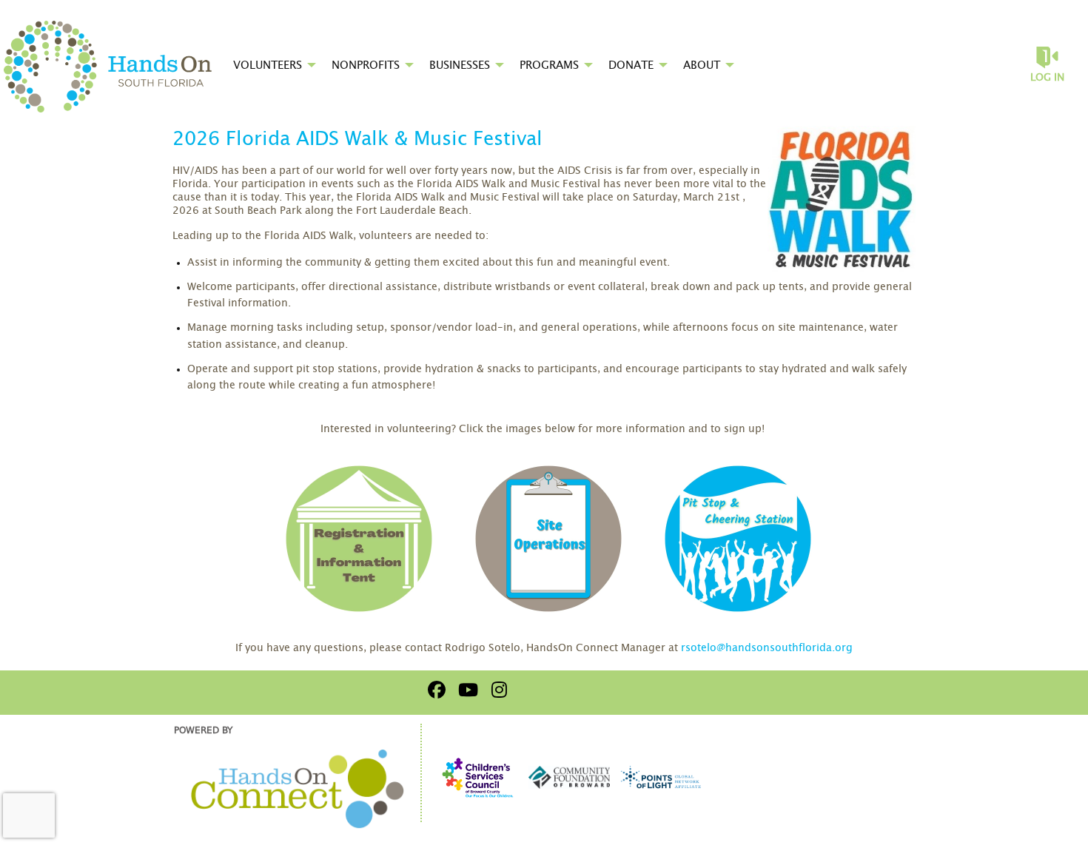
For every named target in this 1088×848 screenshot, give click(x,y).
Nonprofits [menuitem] (366, 65)
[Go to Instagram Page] (496, 690)
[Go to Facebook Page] (434, 690)
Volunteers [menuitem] (267, 65)
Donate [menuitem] (631, 65)
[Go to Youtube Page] (465, 690)
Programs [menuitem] (549, 65)
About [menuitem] (701, 65)
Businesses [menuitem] (459, 65)
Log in (1047, 78)
